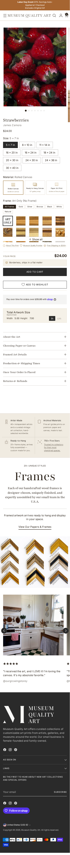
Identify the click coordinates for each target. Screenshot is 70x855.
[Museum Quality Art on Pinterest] (16, 750)
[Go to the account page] (60, 15)
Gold (21, 206)
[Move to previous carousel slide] (4, 631)
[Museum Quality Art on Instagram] (10, 750)
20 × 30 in (12, 160)
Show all (37, 239)
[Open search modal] (54, 15)
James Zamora (12, 125)
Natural (8, 211)
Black (49, 206)
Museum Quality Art (30, 830)
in (52, 318)
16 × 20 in (12, 152)
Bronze (40, 206)
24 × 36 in (51, 160)
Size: (11, 138)
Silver (29, 206)
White (59, 206)
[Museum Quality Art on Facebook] (5, 750)
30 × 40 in (12, 168)
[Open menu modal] (4, 15)
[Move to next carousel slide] (66, 631)
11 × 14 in (44, 145)
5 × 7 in (10, 145)
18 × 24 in (49, 152)
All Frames (9, 206)
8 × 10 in (27, 145)
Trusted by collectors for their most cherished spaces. (53, 447)
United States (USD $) (17, 825)
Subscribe (60, 792)
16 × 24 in (30, 152)
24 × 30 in (31, 160)
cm (59, 318)
